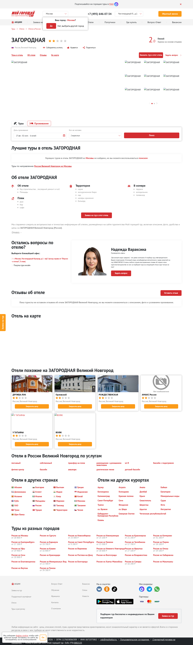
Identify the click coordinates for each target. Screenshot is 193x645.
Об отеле (31, 55)
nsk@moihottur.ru (108, 639)
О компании (56, 608)
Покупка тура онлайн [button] (22, 265)
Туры (13, 29)
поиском (143, 158)
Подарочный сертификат (21, 596)
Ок (43, 637)
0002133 (78, 642)
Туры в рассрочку (18, 609)
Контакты (55, 602)
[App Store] (124, 601)
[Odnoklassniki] (106, 589)
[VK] (99, 589)
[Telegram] (149, 589)
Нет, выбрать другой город (71, 25)
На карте (55, 55)
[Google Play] (105, 601)
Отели (21, 29)
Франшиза (55, 596)
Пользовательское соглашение (135, 639)
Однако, (16, 232)
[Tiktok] (114, 589)
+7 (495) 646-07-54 (99, 14)
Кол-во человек (75, 130)
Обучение (55, 590)
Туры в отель (17, 55)
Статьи (84, 590)
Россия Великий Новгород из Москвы (53, 166)
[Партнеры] (160, 601)
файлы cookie (22, 635)
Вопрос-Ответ (56, 584)
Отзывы (43, 55)
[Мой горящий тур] (23, 14)
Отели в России (34, 29)
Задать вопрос (172, 55)
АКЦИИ (17, 584)
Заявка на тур (2, 322)
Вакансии (86, 584)
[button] (53, 47)
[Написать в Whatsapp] (157, 589)
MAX (111, 4)
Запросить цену (32, 406)
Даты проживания (21, 130)
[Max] (116, 4)
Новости (85, 596)
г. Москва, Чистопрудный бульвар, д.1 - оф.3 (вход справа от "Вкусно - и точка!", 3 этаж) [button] (39, 260)
